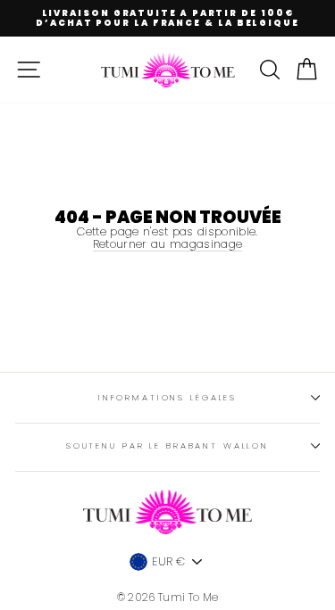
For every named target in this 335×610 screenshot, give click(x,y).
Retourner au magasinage (167, 244)
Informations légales (167, 397)
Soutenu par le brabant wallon (167, 445)
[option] (167, 18)
